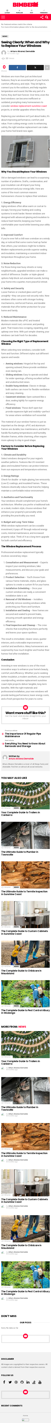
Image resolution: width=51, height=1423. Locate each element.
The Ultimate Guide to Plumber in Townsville (19, 853)
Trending (44, 12)
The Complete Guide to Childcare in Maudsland (21, 972)
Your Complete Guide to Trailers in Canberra (20, 814)
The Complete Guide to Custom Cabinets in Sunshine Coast (24, 932)
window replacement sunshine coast (28, 106)
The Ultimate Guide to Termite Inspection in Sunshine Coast (24, 893)
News (16, 808)
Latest (7, 12)
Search (47, 17)
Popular (19, 12)
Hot (31, 12)
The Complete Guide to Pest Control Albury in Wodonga (25, 1012)
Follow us (42, 17)
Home (25, 1416)
